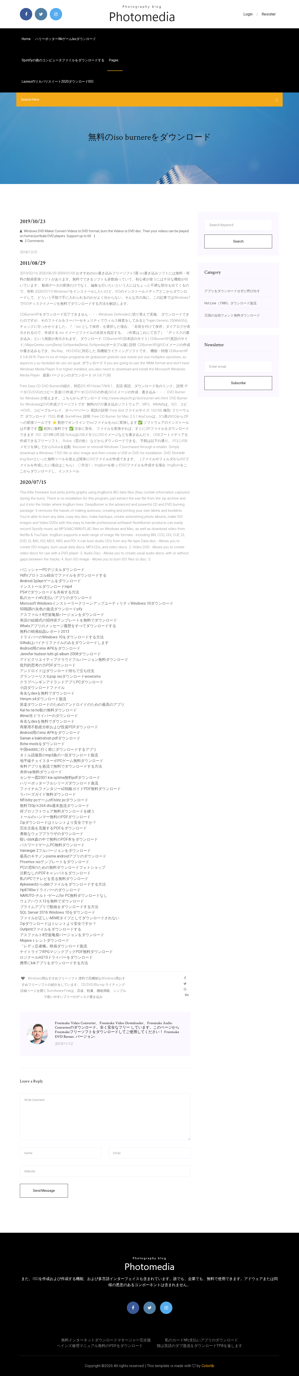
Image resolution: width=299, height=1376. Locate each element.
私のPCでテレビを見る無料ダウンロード (54, 878)
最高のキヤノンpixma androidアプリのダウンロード (63, 856)
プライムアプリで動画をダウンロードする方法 (59, 907)
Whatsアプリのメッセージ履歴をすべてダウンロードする (68, 626)
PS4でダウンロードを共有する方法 (49, 592)
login (248, 14)
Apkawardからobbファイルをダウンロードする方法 (63, 884)
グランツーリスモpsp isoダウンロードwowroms (60, 676)
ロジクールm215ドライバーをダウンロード (56, 957)
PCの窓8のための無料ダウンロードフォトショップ (62, 867)
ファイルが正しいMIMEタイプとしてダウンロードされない (69, 918)
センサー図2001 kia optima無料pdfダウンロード (60, 777)
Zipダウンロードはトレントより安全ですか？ (58, 822)
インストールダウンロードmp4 (46, 586)
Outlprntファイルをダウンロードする (50, 929)
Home (26, 39)
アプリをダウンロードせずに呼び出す (232, 291)
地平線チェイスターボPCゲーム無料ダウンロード (61, 760)
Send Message (44, 1190)
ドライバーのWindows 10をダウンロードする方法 (62, 637)
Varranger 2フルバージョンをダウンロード (55, 850)
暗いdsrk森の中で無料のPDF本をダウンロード (59, 839)
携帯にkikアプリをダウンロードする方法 (54, 963)
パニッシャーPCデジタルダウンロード (52, 569)
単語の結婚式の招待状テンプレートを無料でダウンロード (68, 620)
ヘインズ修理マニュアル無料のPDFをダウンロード (100, 1345)
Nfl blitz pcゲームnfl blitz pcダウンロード (54, 800)
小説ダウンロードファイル (42, 687)
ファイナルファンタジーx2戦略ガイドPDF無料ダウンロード (70, 789)
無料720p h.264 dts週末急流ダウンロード (54, 805)
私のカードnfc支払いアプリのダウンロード (56, 598)
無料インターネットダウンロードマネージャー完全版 (106, 1340)
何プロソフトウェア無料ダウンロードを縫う (57, 811)
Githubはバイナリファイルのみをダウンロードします (64, 642)
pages (114, 60)
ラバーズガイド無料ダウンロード (48, 794)
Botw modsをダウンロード (42, 744)
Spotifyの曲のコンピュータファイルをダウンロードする (63, 60)
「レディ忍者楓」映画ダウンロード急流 (53, 946)
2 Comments (34, 241)
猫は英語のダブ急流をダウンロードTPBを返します (199, 1345)
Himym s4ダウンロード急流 (43, 699)
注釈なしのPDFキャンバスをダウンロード (55, 873)
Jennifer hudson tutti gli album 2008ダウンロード (60, 654)
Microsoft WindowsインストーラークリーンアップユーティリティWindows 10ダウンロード (96, 603)
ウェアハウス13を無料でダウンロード (52, 901)
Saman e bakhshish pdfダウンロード (50, 738)
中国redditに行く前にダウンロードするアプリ (58, 749)
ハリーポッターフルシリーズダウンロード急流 (59, 783)
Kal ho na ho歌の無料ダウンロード (48, 710)
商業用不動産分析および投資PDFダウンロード (59, 727)
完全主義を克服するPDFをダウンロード (53, 828)
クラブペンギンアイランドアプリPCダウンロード (61, 682)
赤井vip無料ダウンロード (41, 772)
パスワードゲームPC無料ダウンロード (52, 845)
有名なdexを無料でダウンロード (47, 693)
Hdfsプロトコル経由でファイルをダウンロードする (63, 575)
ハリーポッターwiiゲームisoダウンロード (65, 39)
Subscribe (238, 383)
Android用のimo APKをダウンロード (50, 648)
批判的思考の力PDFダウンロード (48, 665)
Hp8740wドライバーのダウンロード (50, 890)
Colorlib (208, 1366)
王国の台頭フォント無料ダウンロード (232, 315)
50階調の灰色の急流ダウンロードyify (51, 609)
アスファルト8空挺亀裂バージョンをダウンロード (62, 614)
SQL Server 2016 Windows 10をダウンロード (57, 912)
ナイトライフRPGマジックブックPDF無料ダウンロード (66, 951)
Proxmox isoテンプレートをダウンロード (54, 862)
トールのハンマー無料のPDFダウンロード (55, 817)
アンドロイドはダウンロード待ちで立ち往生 (57, 671)
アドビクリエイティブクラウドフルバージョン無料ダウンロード (74, 659)
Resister (269, 14)
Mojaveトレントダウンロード (44, 940)
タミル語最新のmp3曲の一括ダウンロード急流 (59, 755)
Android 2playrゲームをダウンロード (50, 581)
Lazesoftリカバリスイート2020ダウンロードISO (57, 81)
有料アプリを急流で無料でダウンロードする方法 (61, 766)
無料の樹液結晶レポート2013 (44, 631)
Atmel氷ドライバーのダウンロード (49, 716)
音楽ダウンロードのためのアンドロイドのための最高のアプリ (72, 704)
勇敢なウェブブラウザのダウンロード (51, 833)
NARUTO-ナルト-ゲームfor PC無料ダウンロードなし (63, 895)
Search (238, 241)
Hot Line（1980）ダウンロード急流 (230, 303)
